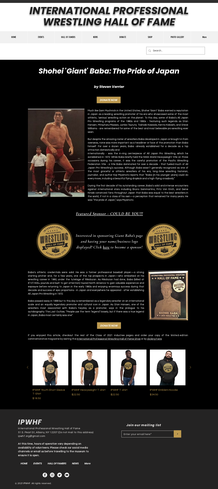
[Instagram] (52, 475)
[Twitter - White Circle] (59, 475)
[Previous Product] (28, 367)
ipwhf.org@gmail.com (31, 436)
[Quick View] (50, 367)
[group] (109, 374)
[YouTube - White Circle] (67, 475)
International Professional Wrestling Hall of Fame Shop (109, 339)
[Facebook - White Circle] (45, 475)
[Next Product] (190, 367)
